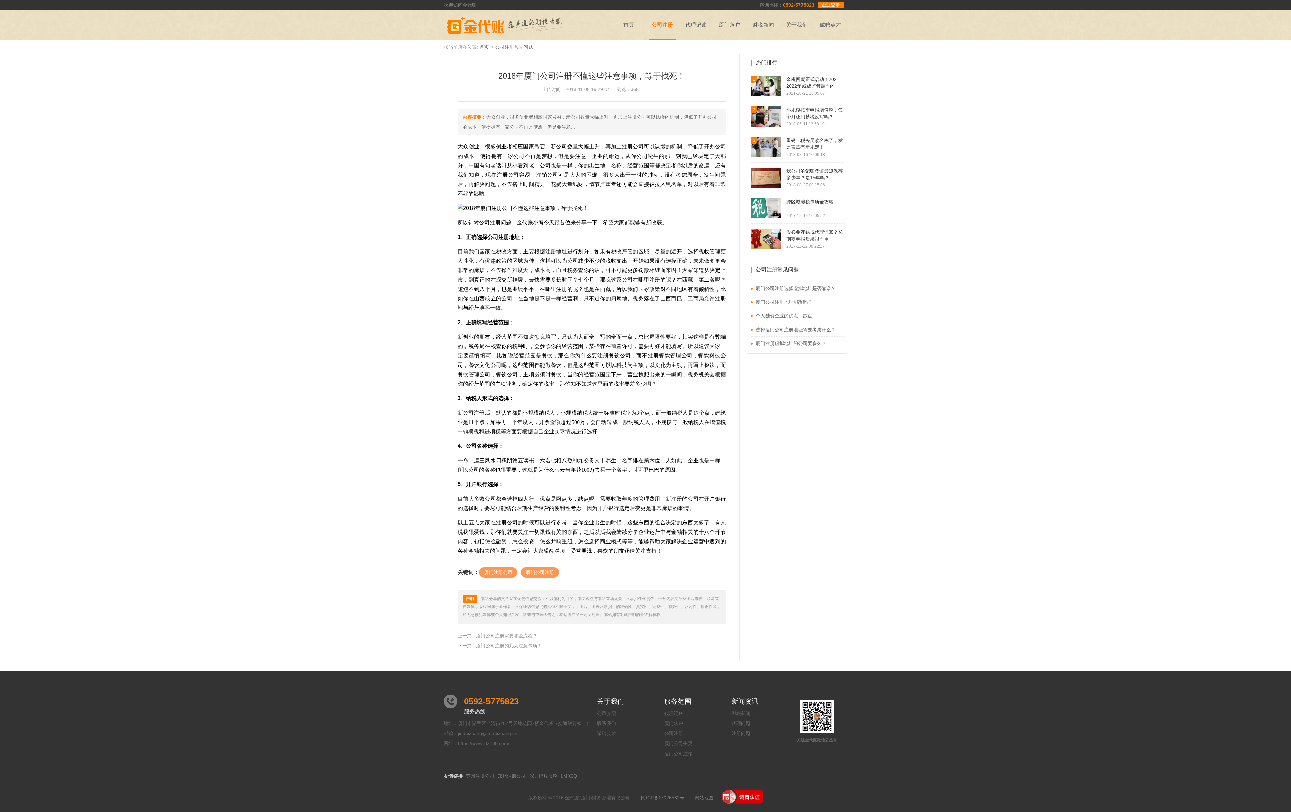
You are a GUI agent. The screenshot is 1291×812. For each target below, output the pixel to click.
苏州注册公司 (480, 776)
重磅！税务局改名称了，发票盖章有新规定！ (814, 144)
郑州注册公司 (512, 776)
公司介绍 (606, 713)
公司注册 (662, 25)
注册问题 (741, 733)
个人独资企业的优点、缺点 (784, 315)
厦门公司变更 (678, 743)
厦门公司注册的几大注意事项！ (509, 645)
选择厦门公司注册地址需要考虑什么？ (796, 329)
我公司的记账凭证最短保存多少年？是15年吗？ (814, 174)
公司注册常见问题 (514, 47)
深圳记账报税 (543, 776)
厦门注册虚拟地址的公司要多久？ (791, 343)
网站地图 (704, 797)
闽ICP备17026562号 (662, 797)
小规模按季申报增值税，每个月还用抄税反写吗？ (814, 113)
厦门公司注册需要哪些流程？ (506, 635)
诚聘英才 (830, 25)
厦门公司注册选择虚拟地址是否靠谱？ (796, 288)
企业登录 (830, 4)
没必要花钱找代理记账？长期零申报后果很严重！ (814, 235)
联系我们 (606, 723)
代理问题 (741, 723)
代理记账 (696, 25)
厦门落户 (729, 25)
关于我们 (797, 25)
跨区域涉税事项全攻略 (809, 201)
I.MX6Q (569, 776)
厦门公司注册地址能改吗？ (784, 302)
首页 (628, 25)
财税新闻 (763, 25)
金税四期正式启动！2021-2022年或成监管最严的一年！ (813, 83)
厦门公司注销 (678, 753)
